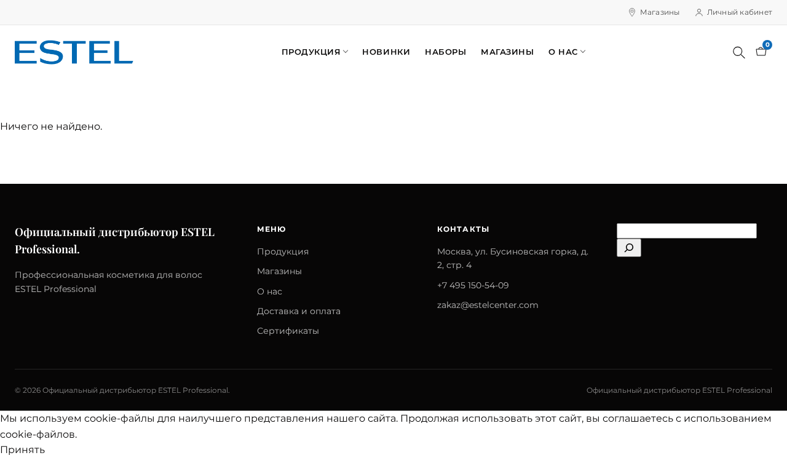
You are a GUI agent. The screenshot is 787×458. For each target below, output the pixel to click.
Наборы (445, 52)
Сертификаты (288, 330)
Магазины (660, 12)
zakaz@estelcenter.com (488, 304)
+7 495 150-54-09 (473, 285)
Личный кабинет (739, 12)
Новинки (386, 52)
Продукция (311, 52)
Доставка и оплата (299, 311)
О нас (563, 52)
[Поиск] (739, 52)
